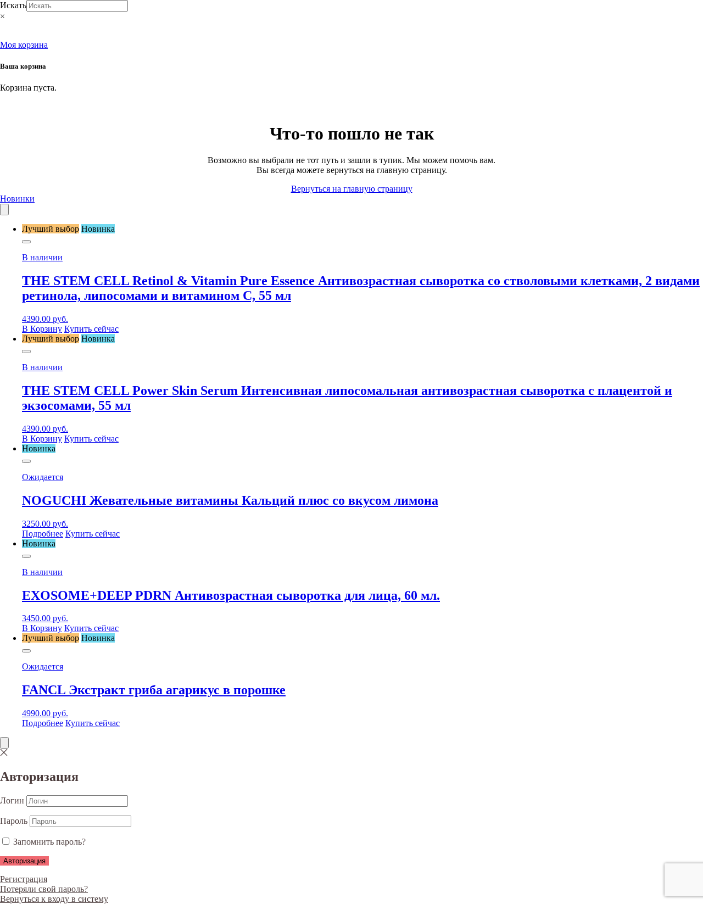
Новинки (17, 198)
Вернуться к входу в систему (54, 898)
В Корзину (42, 328)
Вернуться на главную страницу (351, 188)
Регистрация (23, 879)
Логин (12, 800)
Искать (13, 5)
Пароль (13, 820)
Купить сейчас (91, 328)
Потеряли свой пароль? (44, 889)
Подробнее (42, 533)
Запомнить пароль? (48, 841)
